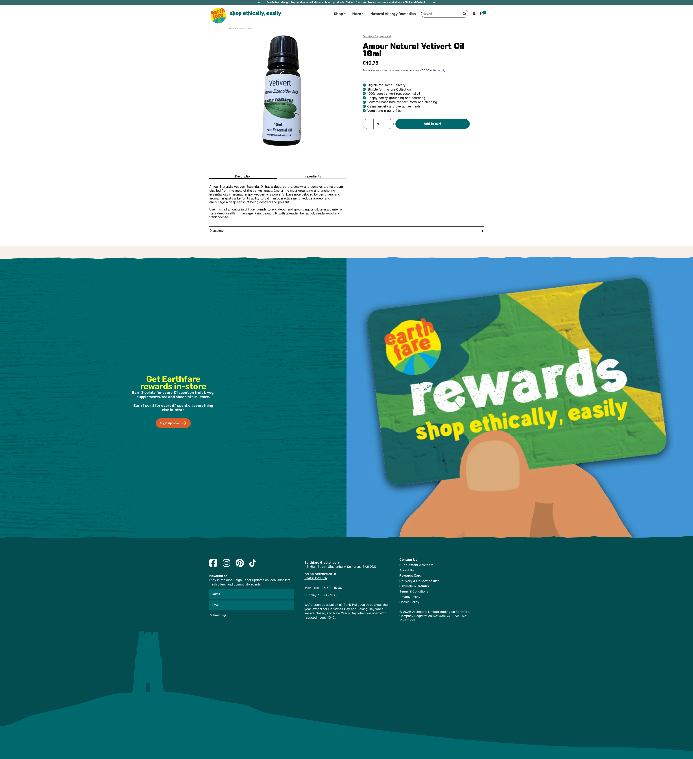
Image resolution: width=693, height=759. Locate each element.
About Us (406, 570)
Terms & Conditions (413, 591)
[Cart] (482, 13)
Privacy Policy (409, 597)
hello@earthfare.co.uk (320, 574)
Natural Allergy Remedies (393, 14)
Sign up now (169, 423)
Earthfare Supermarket (377, 36)
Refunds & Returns (414, 586)
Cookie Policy (409, 602)
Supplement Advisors (416, 565)
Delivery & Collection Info (419, 581)
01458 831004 (315, 578)
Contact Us (408, 560)
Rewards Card (410, 575)
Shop (338, 14)
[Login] (474, 13)
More (356, 14)
